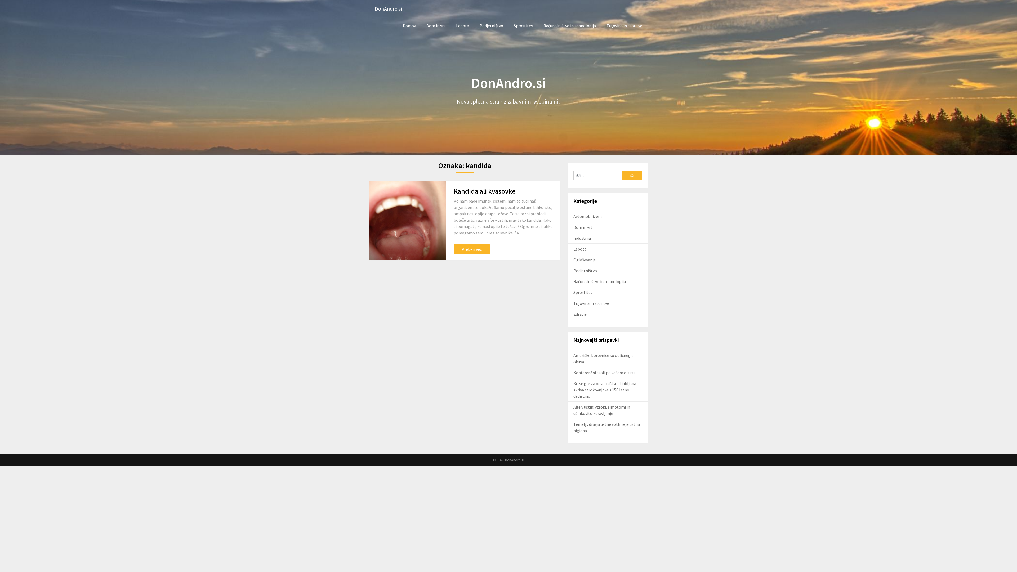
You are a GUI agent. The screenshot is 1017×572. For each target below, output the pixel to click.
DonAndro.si (388, 8)
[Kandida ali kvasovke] (407, 220)
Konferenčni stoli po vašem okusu (604, 372)
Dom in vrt (435, 25)
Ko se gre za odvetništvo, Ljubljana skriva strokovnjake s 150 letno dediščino (604, 390)
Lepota (462, 25)
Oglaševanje (584, 259)
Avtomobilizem (587, 216)
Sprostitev (523, 25)
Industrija (582, 238)
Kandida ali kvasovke (485, 191)
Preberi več (472, 249)
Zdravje (580, 314)
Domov (409, 25)
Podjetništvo (491, 25)
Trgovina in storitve (624, 25)
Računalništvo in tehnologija (569, 25)
